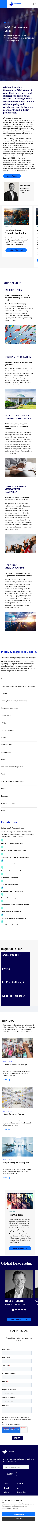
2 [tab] (16, 1310)
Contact (7, 1484)
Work (6, 1492)
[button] (3, 4)
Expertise (21, 1492)
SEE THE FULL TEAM (19, 1319)
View (5, 1080)
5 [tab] (25, 1310)
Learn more (15, 1508)
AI (18, 1488)
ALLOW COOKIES (19, 1514)
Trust (6, 1488)
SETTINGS (19, 1519)
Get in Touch (12, 176)
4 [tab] (22, 1310)
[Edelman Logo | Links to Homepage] (13, 3)
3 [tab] (19, 1310)
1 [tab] (13, 1310)
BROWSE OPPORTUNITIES (22, 1248)
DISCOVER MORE (16, 250)
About (20, 1484)
